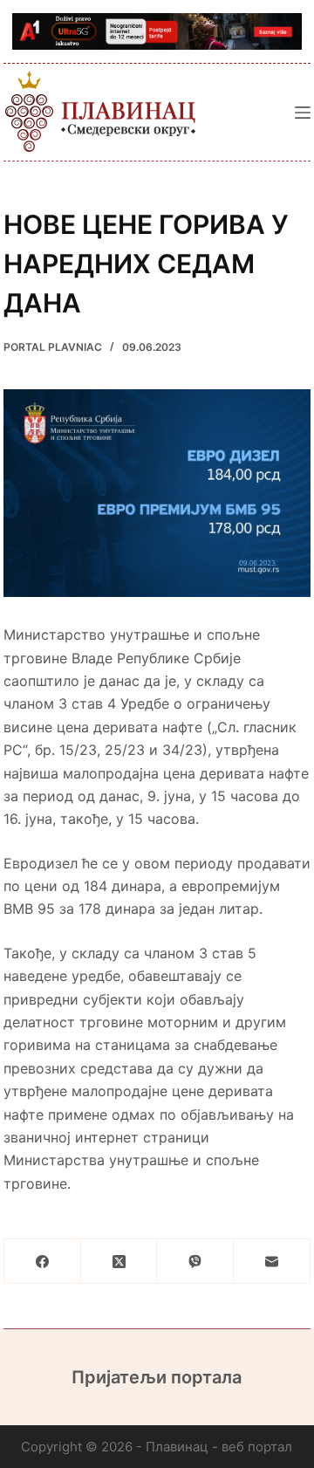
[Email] (272, 1261)
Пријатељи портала (157, 1377)
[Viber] (195, 1261)
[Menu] (303, 112)
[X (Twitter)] (119, 1261)
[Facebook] (42, 1261)
